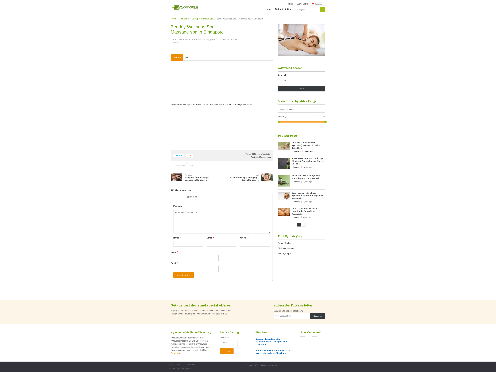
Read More (176, 353)
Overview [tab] (177, 57)
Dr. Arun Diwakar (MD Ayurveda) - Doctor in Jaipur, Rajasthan (307, 145)
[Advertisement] (222, 84)
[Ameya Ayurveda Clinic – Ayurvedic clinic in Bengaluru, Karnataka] (284, 196)
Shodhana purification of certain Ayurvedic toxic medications (272, 351)
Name (177, 238)
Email (210, 238)
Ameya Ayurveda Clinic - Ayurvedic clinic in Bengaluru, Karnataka (307, 196)
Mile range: (283, 116)
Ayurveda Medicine (176, 368)
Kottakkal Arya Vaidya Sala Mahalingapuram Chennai (306, 177)
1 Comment (296, 167)
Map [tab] (187, 57)
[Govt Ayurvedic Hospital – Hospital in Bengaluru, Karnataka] (284, 212)
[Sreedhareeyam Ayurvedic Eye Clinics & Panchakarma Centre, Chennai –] (284, 164)
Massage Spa (207, 19)
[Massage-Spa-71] (301, 40)
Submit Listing (302, 4)
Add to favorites (178, 166)
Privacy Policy (190, 365)
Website (244, 238)
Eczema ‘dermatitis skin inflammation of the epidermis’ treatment (271, 342)
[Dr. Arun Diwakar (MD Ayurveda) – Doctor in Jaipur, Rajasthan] (284, 146)
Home (290, 4)
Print (191, 166)
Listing (195, 19)
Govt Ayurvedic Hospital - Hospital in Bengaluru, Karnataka (305, 211)
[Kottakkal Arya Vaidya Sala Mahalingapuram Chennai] (284, 181)
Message (177, 206)
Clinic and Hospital (286, 248)
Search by (282, 75)
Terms (179, 365)
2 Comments (296, 151)
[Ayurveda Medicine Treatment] (184, 7)
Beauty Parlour (285, 243)
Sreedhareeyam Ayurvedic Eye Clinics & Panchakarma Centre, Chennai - (308, 161)
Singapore (319, 4)
